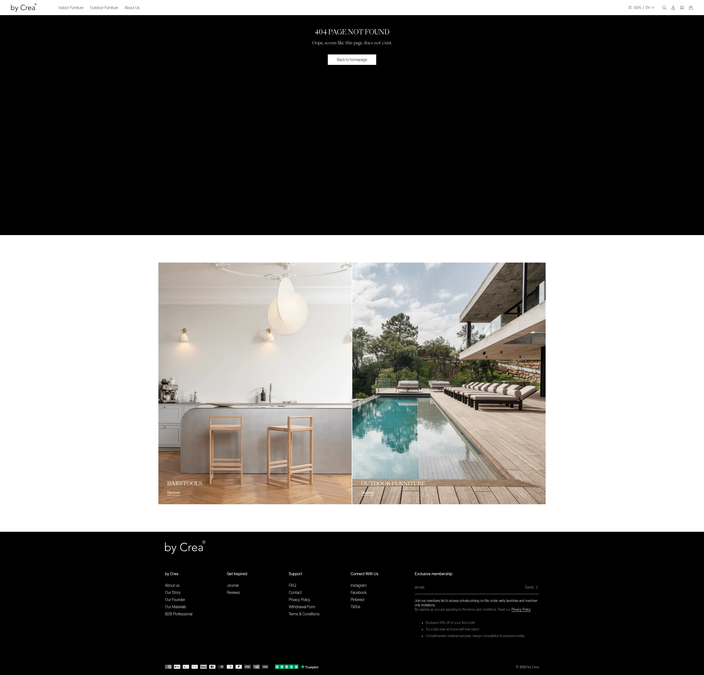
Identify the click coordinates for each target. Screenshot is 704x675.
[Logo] (24, 7)
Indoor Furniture (71, 7)
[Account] (673, 7)
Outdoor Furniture (104, 7)
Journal (232, 585)
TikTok (355, 607)
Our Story (173, 592)
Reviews (233, 592)
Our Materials (175, 607)
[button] (196, 573)
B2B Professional (178, 614)
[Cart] (691, 7)
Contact (295, 592)
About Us (132, 7)
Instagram (359, 585)
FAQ (292, 585)
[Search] (664, 7)
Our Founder (175, 599)
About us (172, 585)
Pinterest (357, 599)
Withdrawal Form (302, 607)
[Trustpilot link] (286, 667)
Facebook (359, 592)
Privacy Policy (521, 609)
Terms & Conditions (304, 614)
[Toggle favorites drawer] (682, 7)
